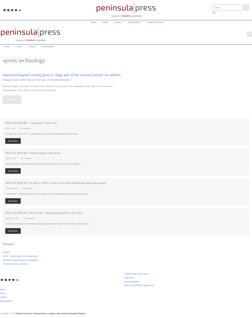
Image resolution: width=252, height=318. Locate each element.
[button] (214, 13)
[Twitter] (12, 10)
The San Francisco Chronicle (15, 264)
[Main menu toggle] (249, 34)
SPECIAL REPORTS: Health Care (139, 285)
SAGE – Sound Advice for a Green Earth (20, 256)
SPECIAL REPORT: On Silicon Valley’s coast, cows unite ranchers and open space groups (55, 182)
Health (22, 80)
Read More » (11, 101)
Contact (3, 297)
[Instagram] (8, 10)
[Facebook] (4, 10)
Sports (43, 80)
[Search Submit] (246, 7)
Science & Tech (33, 80)
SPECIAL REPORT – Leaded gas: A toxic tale (31, 122)
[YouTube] (16, 10)
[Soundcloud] (20, 10)
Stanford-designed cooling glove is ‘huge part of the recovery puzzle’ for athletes (62, 75)
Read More (13, 141)
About (2, 293)
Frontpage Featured (11, 80)
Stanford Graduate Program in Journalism (20, 260)
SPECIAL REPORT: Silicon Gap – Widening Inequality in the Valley (44, 212)
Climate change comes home (136, 274)
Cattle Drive (129, 278)
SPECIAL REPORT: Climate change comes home (33, 152)
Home (2, 289)
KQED (6, 252)
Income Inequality (131, 281)
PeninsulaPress (6, 301)
